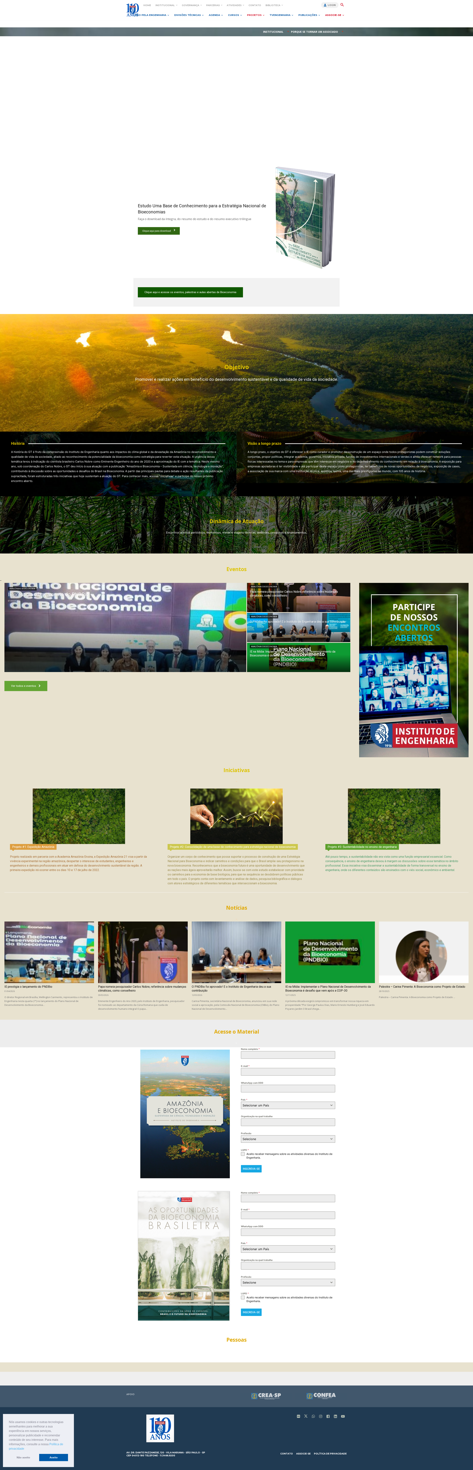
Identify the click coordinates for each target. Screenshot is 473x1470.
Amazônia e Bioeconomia (22, 589)
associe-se (303, 1453)
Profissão (246, 1133)
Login (332, 5)
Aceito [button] (54, 1457)
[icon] (298, 1416)
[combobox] (288, 1105)
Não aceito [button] (23, 1457)
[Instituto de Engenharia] (133, 10)
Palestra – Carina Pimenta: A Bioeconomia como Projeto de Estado (422, 986)
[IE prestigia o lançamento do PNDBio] (125, 627)
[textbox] (284, 1105)
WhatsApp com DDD (252, 1082)
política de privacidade (330, 1453)
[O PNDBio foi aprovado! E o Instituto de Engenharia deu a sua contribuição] (298, 627)
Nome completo (250, 1049)
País (244, 1099)
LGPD (245, 1150)
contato (286, 1453)
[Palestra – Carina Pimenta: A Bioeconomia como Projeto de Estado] (424, 952)
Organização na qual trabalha (257, 1116)
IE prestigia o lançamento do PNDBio (28, 986)
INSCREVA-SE (251, 1168)
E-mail (245, 1066)
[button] (25, 1448)
